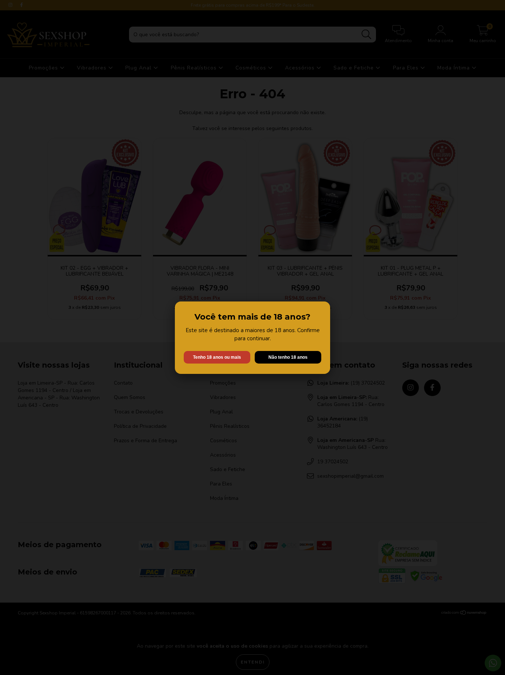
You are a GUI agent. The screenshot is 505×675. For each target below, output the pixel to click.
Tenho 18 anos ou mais (217, 357)
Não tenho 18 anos (288, 357)
